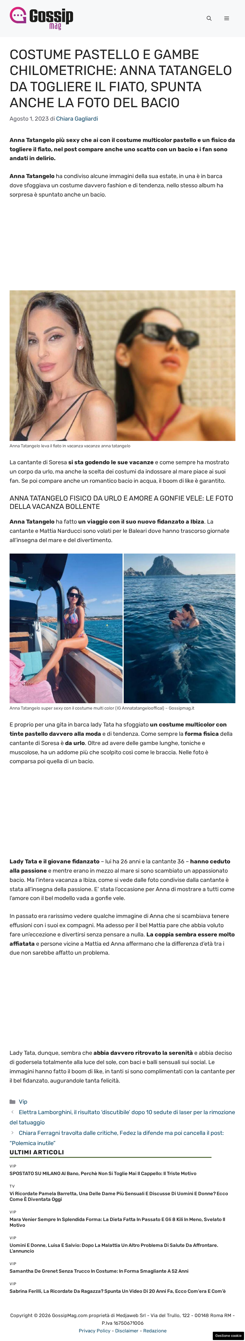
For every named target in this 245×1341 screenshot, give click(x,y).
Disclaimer (126, 1331)
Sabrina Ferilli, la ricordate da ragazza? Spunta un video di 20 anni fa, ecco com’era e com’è (118, 1291)
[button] (209, 18)
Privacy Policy (94, 1331)
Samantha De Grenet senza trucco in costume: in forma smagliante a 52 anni (99, 1271)
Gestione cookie (228, 1336)
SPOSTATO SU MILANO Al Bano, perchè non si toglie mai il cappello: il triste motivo (103, 1173)
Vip (23, 1101)
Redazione (155, 1331)
